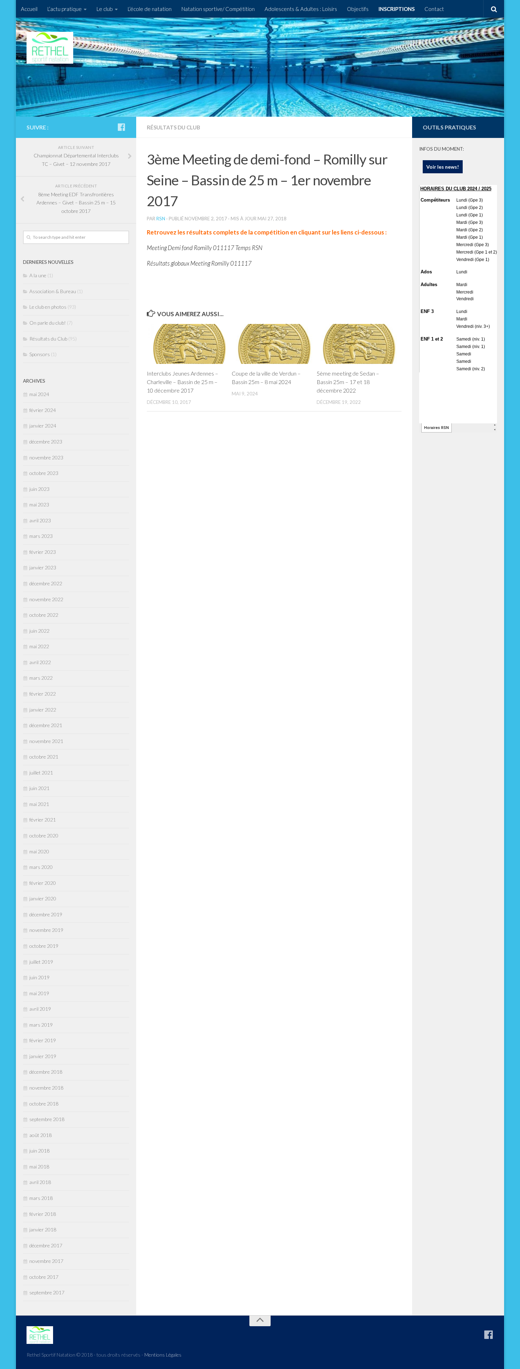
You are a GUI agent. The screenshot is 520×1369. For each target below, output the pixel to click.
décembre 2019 (45, 914)
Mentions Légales (162, 1355)
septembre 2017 (46, 1292)
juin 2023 (39, 489)
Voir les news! (442, 167)
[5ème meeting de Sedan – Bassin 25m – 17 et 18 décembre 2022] (359, 344)
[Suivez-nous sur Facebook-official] (121, 127)
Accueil (29, 9)
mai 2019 (39, 993)
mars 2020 (41, 867)
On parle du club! (47, 323)
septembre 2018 (46, 1119)
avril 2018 (40, 1182)
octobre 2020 (43, 836)
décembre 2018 (45, 1072)
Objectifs (358, 9)
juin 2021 (39, 788)
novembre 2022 (46, 599)
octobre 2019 (43, 946)
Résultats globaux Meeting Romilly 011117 (199, 263)
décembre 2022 (45, 583)
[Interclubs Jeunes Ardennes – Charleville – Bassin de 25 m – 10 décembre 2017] (189, 344)
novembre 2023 (46, 457)
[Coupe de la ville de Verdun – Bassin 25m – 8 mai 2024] (274, 344)
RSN (160, 218)
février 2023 (42, 552)
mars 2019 (41, 1025)
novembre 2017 (46, 1261)
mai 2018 (39, 1167)
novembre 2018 (46, 1088)
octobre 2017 (43, 1277)
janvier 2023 (42, 567)
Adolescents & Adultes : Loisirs (301, 9)
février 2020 (42, 883)
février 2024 (42, 410)
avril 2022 (40, 662)
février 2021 (42, 820)
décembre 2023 (45, 442)
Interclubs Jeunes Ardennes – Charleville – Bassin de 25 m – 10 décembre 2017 (182, 382)
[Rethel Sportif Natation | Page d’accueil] (50, 48)
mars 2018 (41, 1198)
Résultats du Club (173, 127)
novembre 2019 (46, 930)
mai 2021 (39, 804)
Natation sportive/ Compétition (218, 9)
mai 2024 (39, 394)
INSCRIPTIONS (397, 9)
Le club (105, 9)
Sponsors (39, 354)
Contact (434, 9)
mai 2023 (39, 504)
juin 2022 (39, 631)
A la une (37, 275)
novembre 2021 (46, 741)
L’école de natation (150, 9)
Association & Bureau (52, 291)
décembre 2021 (45, 725)
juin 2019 (39, 977)
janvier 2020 (42, 898)
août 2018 (40, 1135)
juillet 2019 (41, 962)
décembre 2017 (45, 1245)
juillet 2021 (41, 773)
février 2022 (42, 694)
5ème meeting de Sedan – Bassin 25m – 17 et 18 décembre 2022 (348, 382)
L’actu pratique (64, 9)
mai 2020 (39, 851)
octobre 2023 (43, 473)
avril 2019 (40, 1009)
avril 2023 (40, 520)
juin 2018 (39, 1151)
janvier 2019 (42, 1056)
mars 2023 (41, 536)
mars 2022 (41, 678)
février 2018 (42, 1214)
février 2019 (42, 1040)
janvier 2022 (42, 710)
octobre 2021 (43, 757)
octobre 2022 (43, 615)
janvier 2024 (42, 426)
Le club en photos (48, 307)
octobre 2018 (43, 1104)
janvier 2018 (42, 1229)
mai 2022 (39, 646)
